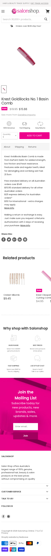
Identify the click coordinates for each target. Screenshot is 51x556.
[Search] (46, 19)
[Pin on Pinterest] (25, 239)
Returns (32, 146)
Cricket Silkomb (12, 294)
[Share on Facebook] (3, 239)
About (7, 146)
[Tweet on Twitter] (9, 239)
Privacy (4, 533)
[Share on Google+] (14, 239)
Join (25, 436)
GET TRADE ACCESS (39, 3)
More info (9, 207)
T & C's (39, 530)
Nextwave (23, 537)
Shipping (19, 146)
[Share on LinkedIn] (20, 239)
